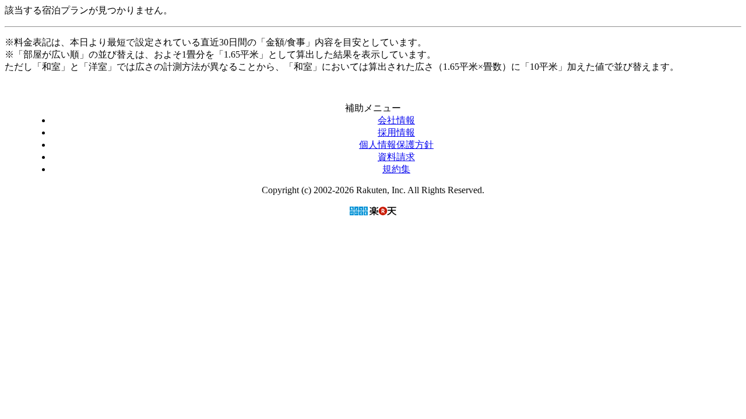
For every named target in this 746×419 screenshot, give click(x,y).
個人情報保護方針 (396, 145)
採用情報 (396, 132)
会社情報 (396, 120)
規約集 (396, 169)
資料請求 (396, 157)
